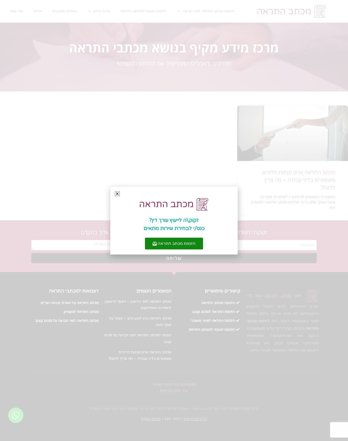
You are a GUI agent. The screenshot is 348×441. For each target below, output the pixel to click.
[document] (174, 220)
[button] (117, 194)
